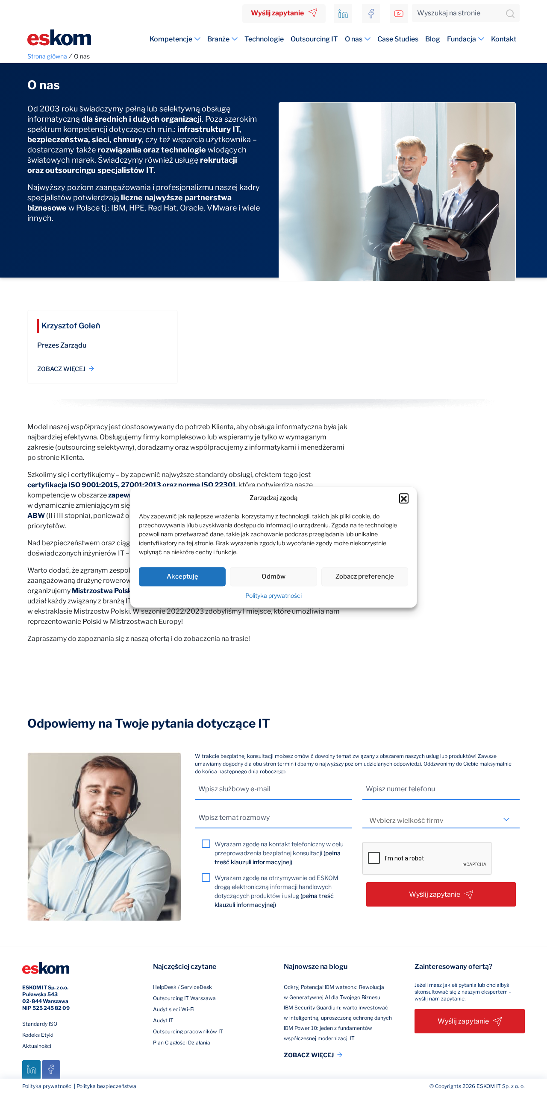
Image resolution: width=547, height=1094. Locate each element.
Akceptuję (182, 576)
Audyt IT (163, 1020)
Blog (432, 39)
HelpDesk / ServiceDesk (182, 987)
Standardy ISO (39, 1024)
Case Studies (397, 39)
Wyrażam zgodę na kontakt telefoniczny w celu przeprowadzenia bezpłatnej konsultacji (279, 853)
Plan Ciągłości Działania (181, 1042)
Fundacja (461, 39)
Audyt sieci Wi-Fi (173, 1009)
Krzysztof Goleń (70, 325)
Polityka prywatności (273, 595)
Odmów (273, 576)
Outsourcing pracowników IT (188, 1031)
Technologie (264, 39)
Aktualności (36, 1046)
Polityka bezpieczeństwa (106, 1086)
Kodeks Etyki (37, 1035)
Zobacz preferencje (364, 576)
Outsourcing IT (314, 39)
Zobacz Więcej (61, 368)
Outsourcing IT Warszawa (184, 998)
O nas (353, 39)
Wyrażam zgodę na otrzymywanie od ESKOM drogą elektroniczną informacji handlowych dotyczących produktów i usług (276, 891)
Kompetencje (171, 39)
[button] (404, 498)
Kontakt (503, 39)
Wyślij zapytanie (277, 13)
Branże (218, 39)
